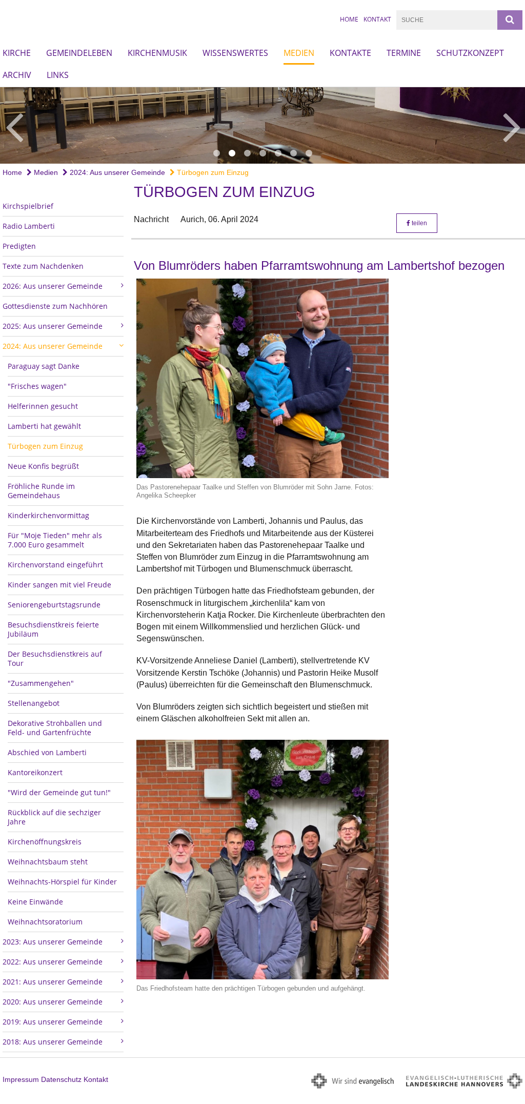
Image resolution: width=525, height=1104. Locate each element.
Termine (404, 52)
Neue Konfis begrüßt (43, 466)
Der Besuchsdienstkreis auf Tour (55, 658)
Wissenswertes (235, 52)
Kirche (17, 52)
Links (58, 75)
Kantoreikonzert (35, 772)
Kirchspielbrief (28, 206)
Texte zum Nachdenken (43, 266)
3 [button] (247, 153)
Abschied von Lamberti (47, 752)
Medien (299, 52)
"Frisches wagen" (37, 386)
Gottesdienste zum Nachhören (55, 306)
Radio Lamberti (29, 226)
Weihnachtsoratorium (45, 921)
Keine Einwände (35, 901)
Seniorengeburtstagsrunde (54, 604)
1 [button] (216, 153)
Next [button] (512, 125)
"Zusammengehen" (41, 683)
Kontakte (350, 52)
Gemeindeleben (79, 52)
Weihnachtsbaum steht (48, 861)
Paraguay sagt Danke (43, 366)
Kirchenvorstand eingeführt (55, 564)
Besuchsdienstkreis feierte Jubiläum (53, 629)
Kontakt (377, 19)
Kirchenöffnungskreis (45, 841)
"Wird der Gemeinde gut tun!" (59, 792)
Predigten (19, 246)
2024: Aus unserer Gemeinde (116, 172)
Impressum (21, 1079)
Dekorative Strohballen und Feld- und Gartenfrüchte (55, 727)
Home (349, 19)
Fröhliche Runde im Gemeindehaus (41, 490)
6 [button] (293, 153)
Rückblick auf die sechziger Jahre (54, 816)
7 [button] (309, 153)
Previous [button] (14, 125)
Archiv (17, 75)
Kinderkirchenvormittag (48, 515)
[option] (262, 125)
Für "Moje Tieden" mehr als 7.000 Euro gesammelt (55, 539)
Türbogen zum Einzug (212, 172)
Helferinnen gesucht (43, 406)
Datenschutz (61, 1079)
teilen (418, 223)
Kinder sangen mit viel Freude (59, 584)
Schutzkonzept (470, 52)
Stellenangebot (33, 703)
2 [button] (232, 153)
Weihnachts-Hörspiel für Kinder (62, 881)
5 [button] (278, 153)
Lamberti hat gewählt (44, 426)
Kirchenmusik (157, 52)
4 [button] (262, 153)
